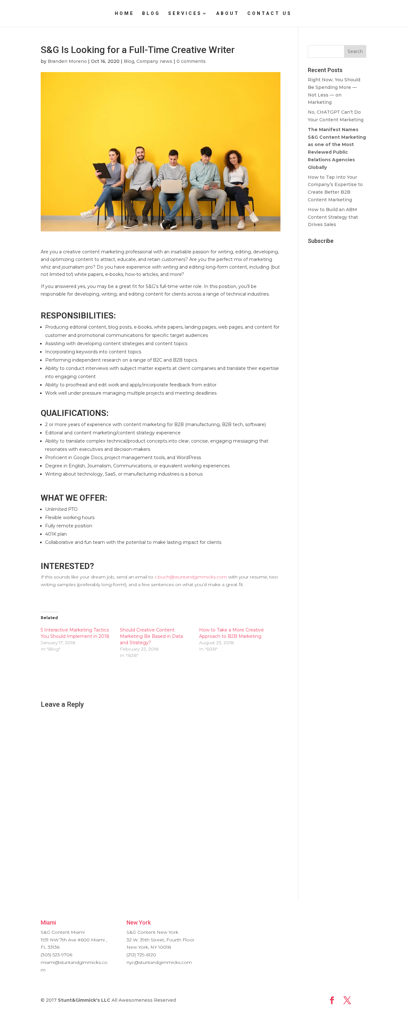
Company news (154, 61)
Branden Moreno (67, 61)
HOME (124, 13)
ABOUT (227, 13)
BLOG (151, 13)
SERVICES (185, 13)
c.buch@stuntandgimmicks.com (191, 577)
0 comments (191, 61)
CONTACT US (269, 13)
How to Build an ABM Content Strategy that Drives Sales (333, 217)
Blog (129, 61)
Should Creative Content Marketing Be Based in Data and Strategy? (151, 636)
